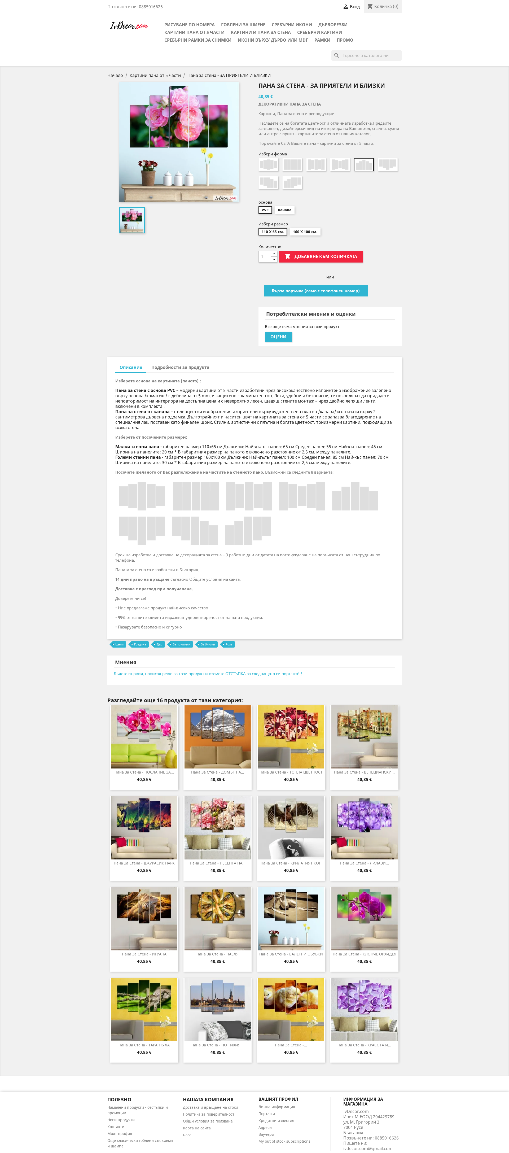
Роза (229, 644)
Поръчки (266, 1113)
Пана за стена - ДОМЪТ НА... (217, 772)
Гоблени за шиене (243, 25)
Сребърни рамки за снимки (197, 40)
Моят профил (119, 1133)
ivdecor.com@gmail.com (368, 1148)
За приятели (181, 644)
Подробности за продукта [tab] (180, 367)
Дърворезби (333, 25)
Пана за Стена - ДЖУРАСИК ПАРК (144, 863)
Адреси (265, 1127)
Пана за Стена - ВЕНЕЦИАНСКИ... (364, 772)
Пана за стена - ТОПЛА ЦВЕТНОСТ (291, 772)
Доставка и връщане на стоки (210, 1107)
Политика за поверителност (208, 1114)
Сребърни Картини (319, 32)
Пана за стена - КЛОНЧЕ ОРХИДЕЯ (364, 954)
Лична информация (276, 1106)
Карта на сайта (197, 1127)
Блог (187, 1134)
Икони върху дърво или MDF (273, 40)
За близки (208, 644)
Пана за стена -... (291, 1044)
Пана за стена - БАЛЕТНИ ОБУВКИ (291, 954)
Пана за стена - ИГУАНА (144, 954)
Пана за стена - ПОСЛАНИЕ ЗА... (144, 772)
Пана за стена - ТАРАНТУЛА (144, 1044)
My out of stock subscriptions (284, 1141)
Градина (140, 644)
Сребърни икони (292, 25)
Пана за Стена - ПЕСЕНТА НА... (217, 863)
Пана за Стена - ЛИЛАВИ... (364, 863)
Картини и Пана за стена (261, 32)
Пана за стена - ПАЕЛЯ (217, 954)
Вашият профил (278, 1099)
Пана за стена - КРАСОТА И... (364, 1044)
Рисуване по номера (189, 25)
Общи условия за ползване (208, 1121)
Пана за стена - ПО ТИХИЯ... (217, 1044)
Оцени (278, 337)
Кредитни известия (276, 1120)
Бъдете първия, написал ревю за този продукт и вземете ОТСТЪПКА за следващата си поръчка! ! (208, 673)
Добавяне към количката (320, 256)
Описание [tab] (131, 367)
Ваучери (266, 1134)
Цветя (119, 644)
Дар (159, 644)
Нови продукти (121, 1119)
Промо (345, 40)
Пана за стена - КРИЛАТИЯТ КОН (291, 863)
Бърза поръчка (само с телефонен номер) (316, 290)
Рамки (322, 40)
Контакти (115, 1126)
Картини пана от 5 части (194, 32)
